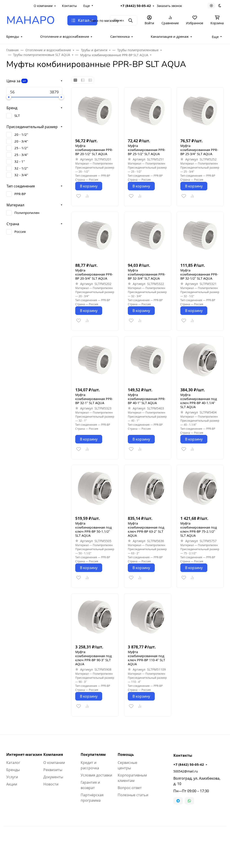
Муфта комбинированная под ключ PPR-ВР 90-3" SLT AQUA (93, 658)
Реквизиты (52, 769)
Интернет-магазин (24, 754)
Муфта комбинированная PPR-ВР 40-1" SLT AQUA (147, 399)
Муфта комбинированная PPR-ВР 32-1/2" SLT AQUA (199, 274)
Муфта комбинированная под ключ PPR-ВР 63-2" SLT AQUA (146, 529)
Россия (20, 231)
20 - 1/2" (21, 134)
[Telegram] (178, 800)
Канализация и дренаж (170, 36)
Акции (11, 784)
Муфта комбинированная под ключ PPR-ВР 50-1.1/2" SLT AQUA (93, 529)
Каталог (13, 762)
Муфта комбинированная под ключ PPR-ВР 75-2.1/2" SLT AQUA (198, 529)
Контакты (69, 6)
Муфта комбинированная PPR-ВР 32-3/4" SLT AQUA (147, 274)
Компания (53, 754)
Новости (50, 784)
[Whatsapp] (189, 800)
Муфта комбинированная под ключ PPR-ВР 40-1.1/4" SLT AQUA (198, 401)
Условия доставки (96, 775)
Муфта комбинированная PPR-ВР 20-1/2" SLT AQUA (94, 150)
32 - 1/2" (21, 168)
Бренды (12, 36)
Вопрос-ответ (130, 787)
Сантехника (120, 36)
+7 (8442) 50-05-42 (135, 5)
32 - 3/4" (21, 175)
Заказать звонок (169, 6)
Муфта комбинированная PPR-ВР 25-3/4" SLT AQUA (199, 150)
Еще (86, 6)
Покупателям (93, 754)
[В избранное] (78, 196)
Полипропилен (27, 212)
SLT (17, 115)
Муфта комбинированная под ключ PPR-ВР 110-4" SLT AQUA (146, 658)
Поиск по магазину (104, 20)
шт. (24, 80)
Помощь (126, 754)
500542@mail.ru (185, 771)
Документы (53, 776)
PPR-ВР (20, 193)
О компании (43, 6)
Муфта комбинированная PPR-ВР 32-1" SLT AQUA (94, 399)
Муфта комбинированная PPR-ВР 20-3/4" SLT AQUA (94, 274)
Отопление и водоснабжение (64, 36)
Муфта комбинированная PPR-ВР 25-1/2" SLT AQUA (147, 150)
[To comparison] (87, 196)
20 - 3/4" (21, 141)
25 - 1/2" (21, 148)
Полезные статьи (133, 794)
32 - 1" (19, 161)
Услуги (12, 776)
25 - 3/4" (21, 154)
